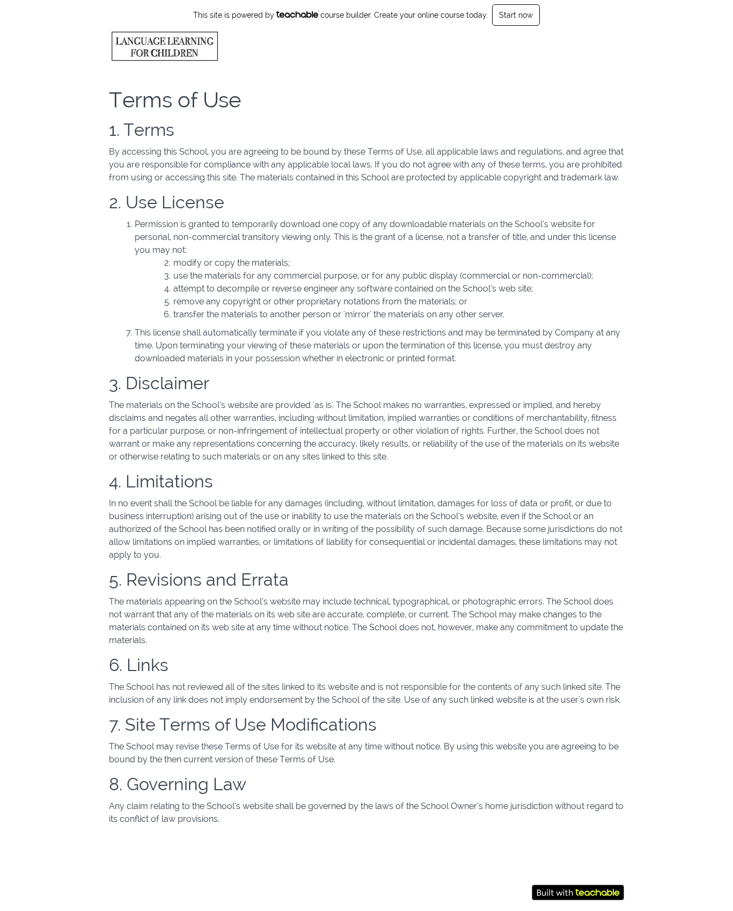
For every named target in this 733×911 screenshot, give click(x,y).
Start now (516, 15)
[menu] (591, 46)
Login (577, 46)
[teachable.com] (297, 14)
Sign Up (610, 46)
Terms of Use (556, 868)
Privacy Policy (556, 879)
